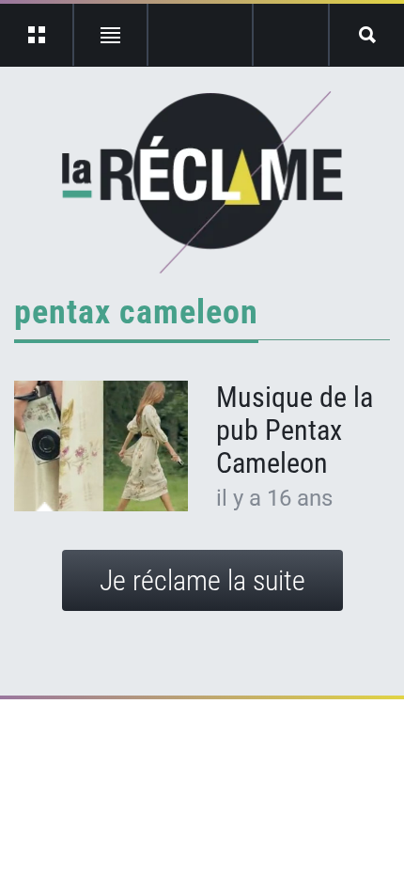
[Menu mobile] (37, 35)
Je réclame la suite (202, 580)
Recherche (367, 35)
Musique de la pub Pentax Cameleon (294, 430)
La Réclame (202, 182)
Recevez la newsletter (291, 35)
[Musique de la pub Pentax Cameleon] (101, 446)
